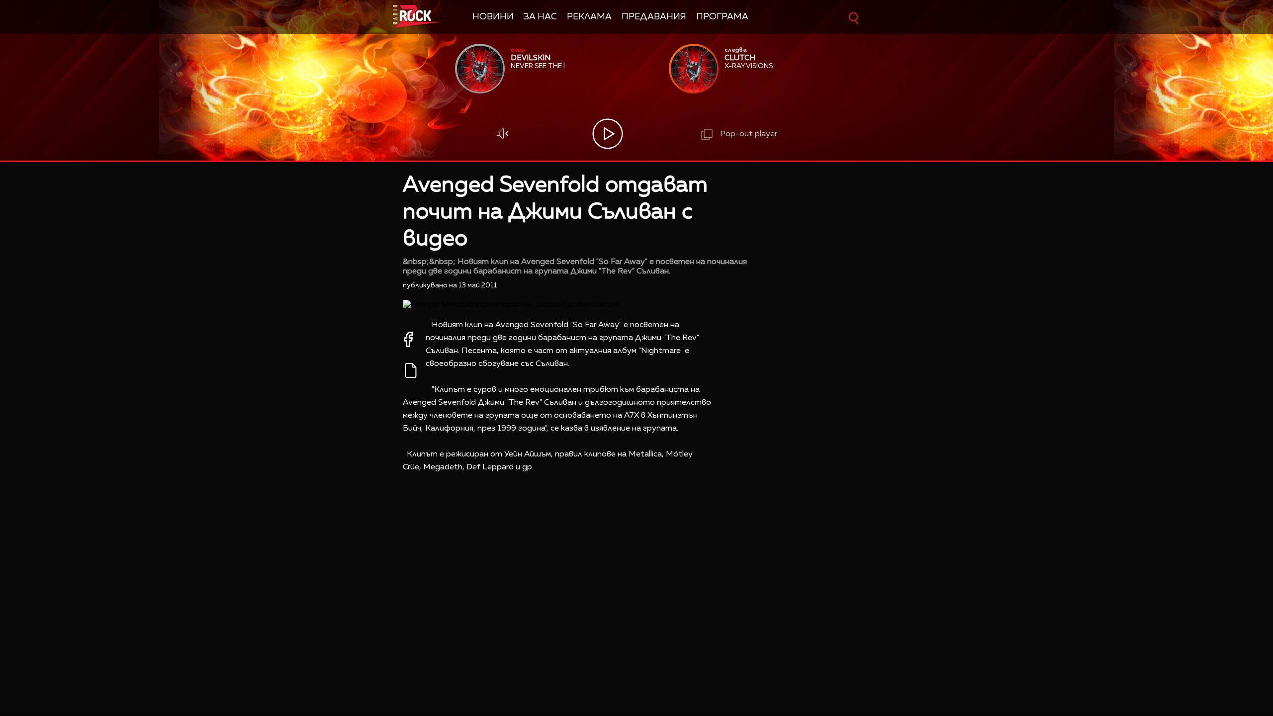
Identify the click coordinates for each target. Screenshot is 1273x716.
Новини (493, 16)
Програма (722, 16)
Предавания (654, 16)
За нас (540, 16)
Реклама (589, 16)
